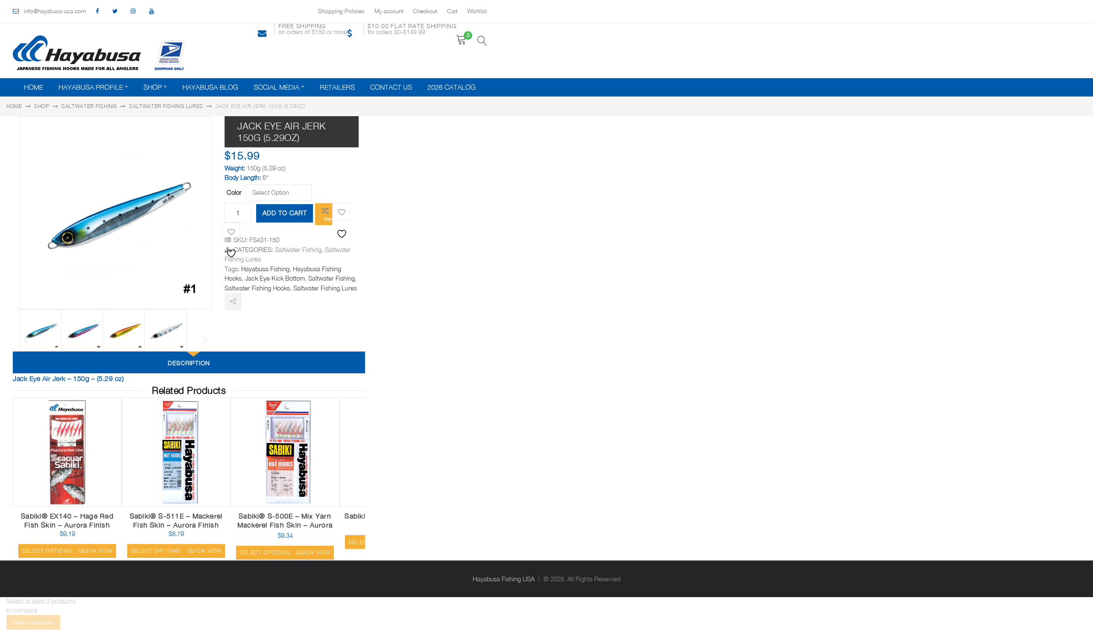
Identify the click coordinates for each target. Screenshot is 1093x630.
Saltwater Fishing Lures (166, 106)
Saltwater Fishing (89, 106)
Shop (152, 87)
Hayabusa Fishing (265, 269)
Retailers (337, 87)
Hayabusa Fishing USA (504, 579)
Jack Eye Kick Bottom (275, 278)
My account (388, 11)
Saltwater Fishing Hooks (257, 288)
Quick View (95, 503)
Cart (452, 11)
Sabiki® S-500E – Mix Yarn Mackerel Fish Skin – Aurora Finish (285, 525)
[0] (461, 40)
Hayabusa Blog (210, 87)
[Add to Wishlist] (342, 212)
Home (33, 87)
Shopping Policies (341, 11)
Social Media (276, 87)
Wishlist (477, 11)
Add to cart (285, 213)
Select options (47, 551)
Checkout (425, 11)
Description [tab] (189, 362)
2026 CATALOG (451, 87)
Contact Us (391, 87)
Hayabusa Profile (90, 87)
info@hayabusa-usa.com (55, 11)
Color (234, 192)
